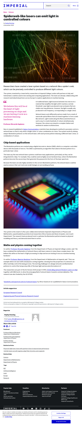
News (5, 12)
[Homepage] (24, 5)
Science (11, 12)
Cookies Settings (61, 413)
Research (6, 378)
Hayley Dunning (9, 23)
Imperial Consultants (67, 401)
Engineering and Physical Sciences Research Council (21, 296)
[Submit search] (69, 6)
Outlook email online (9, 398)
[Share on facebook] (4, 326)
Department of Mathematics (12, 359)
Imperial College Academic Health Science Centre (69, 392)
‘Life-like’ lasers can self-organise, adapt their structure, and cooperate (24, 351)
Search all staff (46, 396)
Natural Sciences (28, 394)
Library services (8, 396)
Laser (5, 373)
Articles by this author (10, 321)
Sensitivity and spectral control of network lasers (20, 282)
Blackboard (7, 391)
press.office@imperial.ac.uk (16, 319)
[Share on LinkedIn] (7, 326)
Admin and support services (50, 391)
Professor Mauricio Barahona (20, 259)
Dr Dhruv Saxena (8, 340)
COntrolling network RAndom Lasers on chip (62, 270)
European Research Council (13, 293)
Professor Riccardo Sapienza (20, 249)
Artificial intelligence (10, 371)
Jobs (5, 394)
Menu (74, 5)
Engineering (26, 391)
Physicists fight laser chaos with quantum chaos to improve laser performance (26, 348)
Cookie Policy (8, 416)
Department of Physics (10, 362)
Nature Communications (31, 129)
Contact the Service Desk (11, 393)
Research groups (47, 394)
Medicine (25, 393)
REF (5, 368)
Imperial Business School (30, 396)
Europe (6, 375)
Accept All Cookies (61, 421)
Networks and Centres (48, 393)
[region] (41, 417)
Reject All (61, 417)
